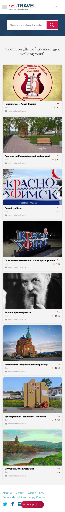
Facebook (12, 503)
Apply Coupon (37, 497)
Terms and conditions (14, 497)
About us (7, 492)
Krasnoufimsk (14, 111)
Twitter (5, 503)
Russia (23, 111)
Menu (4, 7)
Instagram (19, 503)
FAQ (41, 492)
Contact (20, 492)
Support (31, 492)
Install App (28, 504)
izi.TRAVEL (22, 7)
